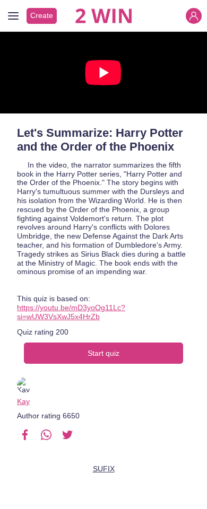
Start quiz (103, 353)
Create (41, 15)
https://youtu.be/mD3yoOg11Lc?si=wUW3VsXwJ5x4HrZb (71, 312)
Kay (23, 401)
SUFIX (104, 468)
